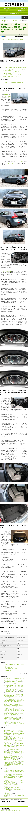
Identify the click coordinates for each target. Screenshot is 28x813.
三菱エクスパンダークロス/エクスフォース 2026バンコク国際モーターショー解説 (14, 777)
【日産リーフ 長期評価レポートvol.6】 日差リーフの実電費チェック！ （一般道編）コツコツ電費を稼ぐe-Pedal (14, 690)
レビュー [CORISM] (13, 20)
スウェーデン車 (16, 39)
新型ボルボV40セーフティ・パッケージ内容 (11, 74)
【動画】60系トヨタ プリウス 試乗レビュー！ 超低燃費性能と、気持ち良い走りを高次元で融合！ (14, 764)
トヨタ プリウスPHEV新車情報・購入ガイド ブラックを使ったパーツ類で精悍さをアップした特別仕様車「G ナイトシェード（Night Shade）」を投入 (14, 753)
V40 (5, 39)
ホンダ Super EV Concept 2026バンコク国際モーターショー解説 (13, 783)
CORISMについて (4, 810)
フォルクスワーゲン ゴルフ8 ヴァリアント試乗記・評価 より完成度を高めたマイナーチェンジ (14, 749)
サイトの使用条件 (14, 810)
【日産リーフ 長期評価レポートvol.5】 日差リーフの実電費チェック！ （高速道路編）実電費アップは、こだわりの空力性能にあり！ (14, 700)
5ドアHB (2, 39)
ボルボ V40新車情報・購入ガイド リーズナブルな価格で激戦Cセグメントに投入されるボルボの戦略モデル (14, 666)
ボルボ (19, 20)
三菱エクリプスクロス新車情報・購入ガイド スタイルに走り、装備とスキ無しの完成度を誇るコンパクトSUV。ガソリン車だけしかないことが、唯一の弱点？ (14, 706)
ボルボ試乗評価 (7, 670)
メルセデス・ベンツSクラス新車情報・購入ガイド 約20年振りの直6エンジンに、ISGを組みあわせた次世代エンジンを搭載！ (13, 695)
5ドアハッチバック (9, 163)
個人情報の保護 (20, 810)
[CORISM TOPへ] (14, 4)
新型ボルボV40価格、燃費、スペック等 (10, 76)
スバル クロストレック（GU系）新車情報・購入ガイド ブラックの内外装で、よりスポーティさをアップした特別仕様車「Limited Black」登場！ (14, 742)
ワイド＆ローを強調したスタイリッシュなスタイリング (13, 67)
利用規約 (9, 810)
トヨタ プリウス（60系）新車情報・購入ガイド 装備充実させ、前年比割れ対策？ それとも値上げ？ (14, 735)
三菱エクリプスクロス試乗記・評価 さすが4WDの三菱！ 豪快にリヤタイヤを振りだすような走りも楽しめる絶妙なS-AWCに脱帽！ (14, 685)
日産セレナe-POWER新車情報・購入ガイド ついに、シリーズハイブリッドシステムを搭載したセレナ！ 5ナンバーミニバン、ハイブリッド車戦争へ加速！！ (14, 715)
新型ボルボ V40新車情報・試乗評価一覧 (14, 82)
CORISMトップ (4, 20)
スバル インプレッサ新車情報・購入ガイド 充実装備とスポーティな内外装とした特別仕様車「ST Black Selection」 (14, 757)
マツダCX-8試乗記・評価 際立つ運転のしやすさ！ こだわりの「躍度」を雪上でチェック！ (13, 720)
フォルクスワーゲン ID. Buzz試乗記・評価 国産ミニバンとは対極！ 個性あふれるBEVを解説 (14, 772)
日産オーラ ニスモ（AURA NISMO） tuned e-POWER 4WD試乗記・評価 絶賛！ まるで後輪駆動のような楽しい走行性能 (14, 761)
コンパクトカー (9, 39)
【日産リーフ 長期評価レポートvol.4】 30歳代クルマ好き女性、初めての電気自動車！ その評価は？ (14, 711)
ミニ (10, 271)
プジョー (3, 271)
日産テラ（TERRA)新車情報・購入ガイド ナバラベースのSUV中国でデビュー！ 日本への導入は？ (14, 724)
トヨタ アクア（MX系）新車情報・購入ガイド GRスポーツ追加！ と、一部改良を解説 (13, 731)
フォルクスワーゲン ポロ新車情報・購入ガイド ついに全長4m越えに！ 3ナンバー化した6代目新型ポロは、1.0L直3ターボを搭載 (14, 680)
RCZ (7, 271)
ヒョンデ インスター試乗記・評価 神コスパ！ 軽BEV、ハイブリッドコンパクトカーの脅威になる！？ (14, 738)
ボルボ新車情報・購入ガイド (10, 668)
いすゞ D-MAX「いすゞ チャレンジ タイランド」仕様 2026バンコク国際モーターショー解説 (14, 795)
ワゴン (22, 161)
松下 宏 (25, 673)
